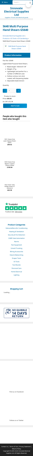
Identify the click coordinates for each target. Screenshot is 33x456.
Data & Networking (16, 255)
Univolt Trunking (16, 248)
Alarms (16, 242)
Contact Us (4, 446)
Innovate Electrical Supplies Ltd (16, 11)
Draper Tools (16, 258)
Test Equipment (16, 245)
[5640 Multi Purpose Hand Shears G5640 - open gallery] (16, 49)
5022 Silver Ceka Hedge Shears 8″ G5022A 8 (9, 186)
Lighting (16, 275)
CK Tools (13, 38)
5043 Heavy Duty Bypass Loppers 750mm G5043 (9, 163)
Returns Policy (16, 449)
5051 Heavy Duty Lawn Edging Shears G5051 (9, 140)
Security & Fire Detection (16, 235)
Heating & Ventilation (16, 232)
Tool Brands (16, 265)
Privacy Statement (25, 446)
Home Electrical (16, 272)
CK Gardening (22, 38)
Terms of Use (14, 446)
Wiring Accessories (16, 252)
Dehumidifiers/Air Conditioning (16, 228)
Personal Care (16, 268)
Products (6, 38)
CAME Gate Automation (16, 238)
